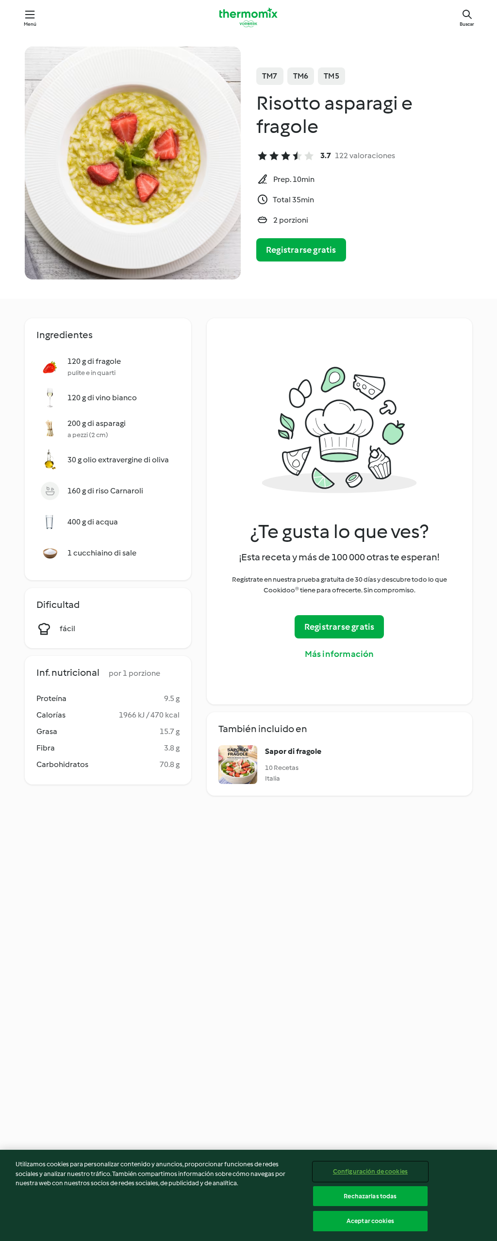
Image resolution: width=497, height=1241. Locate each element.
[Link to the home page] (248, 17)
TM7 (270, 76)
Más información (339, 654)
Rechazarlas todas (370, 1196)
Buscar (467, 24)
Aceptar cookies (370, 1221)
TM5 (331, 76)
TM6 (301, 76)
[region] (248, 1195)
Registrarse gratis (301, 250)
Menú (30, 24)
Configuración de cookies (370, 1171)
